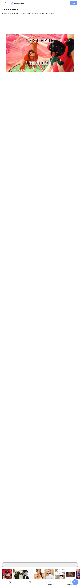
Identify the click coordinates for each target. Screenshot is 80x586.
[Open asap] (75, 582)
